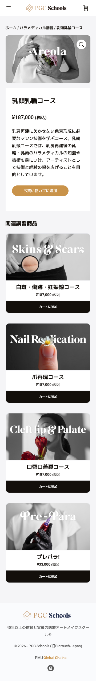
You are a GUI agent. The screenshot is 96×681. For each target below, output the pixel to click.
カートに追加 (48, 307)
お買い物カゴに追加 (40, 190)
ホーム (11, 27)
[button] (81, 44)
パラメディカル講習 (36, 27)
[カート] (85, 8)
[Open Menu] (8, 7)
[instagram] (50, 668)
